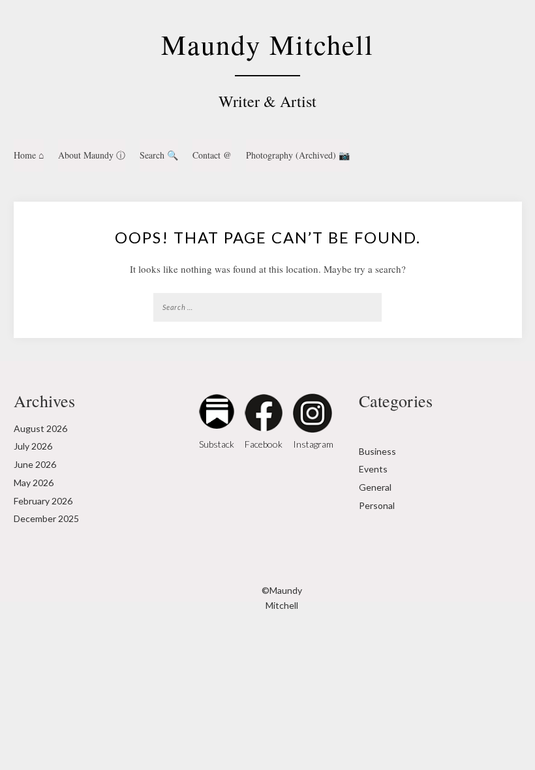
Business (377, 451)
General (375, 487)
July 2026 (33, 446)
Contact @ (212, 155)
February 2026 (43, 500)
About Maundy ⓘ (91, 155)
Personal (377, 505)
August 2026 (40, 428)
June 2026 (35, 464)
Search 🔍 (159, 155)
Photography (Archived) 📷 (298, 155)
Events (373, 468)
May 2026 (34, 482)
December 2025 (46, 518)
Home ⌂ (29, 155)
